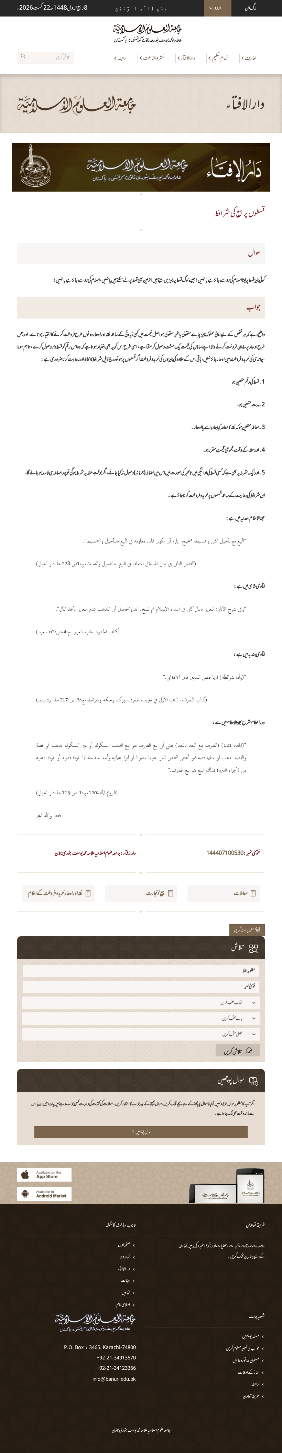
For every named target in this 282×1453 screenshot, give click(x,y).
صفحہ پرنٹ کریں (245, 930)
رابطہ (122, 58)
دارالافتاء (188, 58)
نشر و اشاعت (153, 58)
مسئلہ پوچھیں (250, 1337)
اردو (217, 8)
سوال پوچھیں (143, 1132)
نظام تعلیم (220, 58)
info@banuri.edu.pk (114, 1379)
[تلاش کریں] (23, 57)
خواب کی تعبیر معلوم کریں (242, 1349)
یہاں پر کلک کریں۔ (240, 1256)
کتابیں (125, 1293)
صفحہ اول (124, 1245)
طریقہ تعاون (251, 1396)
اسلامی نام (123, 1305)
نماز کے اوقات (248, 1373)
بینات (125, 1281)
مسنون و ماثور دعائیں (245, 1361)
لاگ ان (251, 8)
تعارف (251, 58)
